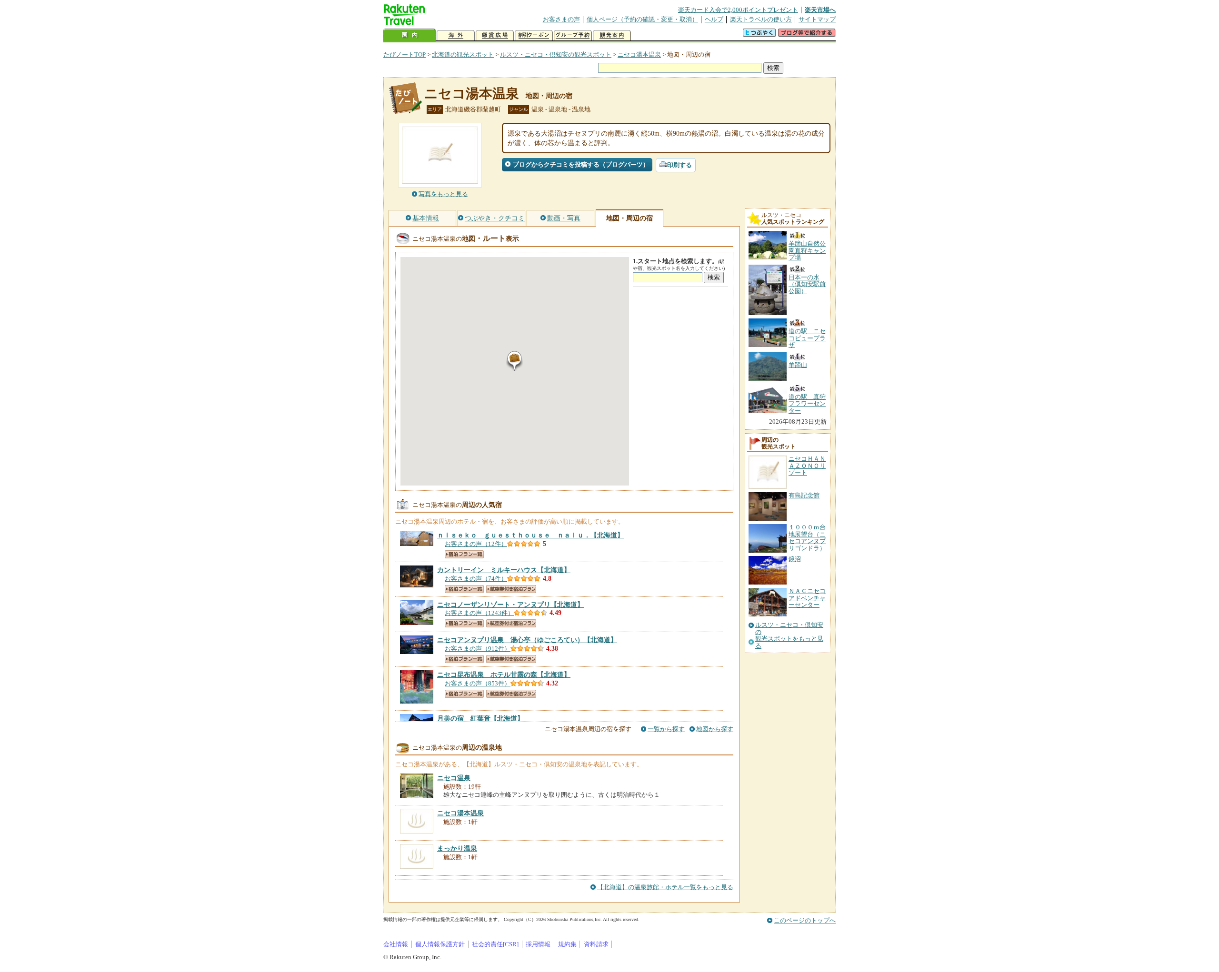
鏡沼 (795, 559)
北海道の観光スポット (463, 54)
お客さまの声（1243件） (479, 612)
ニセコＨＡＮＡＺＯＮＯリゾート (807, 465)
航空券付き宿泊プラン (511, 589)
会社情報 (395, 944)
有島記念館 (804, 495)
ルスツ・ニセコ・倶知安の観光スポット (555, 54)
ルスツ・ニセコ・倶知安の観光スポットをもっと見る (789, 635)
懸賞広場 (495, 35)
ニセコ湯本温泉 (639, 54)
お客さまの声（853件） (477, 683)
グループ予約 (573, 35)
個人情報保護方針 (440, 944)
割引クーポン (534, 35)
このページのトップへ (805, 920)
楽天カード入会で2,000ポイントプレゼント (738, 9)
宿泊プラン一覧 (464, 554)
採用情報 (538, 944)
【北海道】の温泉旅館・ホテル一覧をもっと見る (665, 887)
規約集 (567, 944)
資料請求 (596, 944)
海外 (456, 35)
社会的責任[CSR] (495, 944)
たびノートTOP (404, 54)
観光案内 (612, 35)
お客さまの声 (561, 19)
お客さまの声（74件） (476, 578)
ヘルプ (714, 19)
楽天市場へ (820, 9)
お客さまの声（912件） (477, 648)
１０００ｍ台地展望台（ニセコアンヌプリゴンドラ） (807, 537)
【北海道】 (530, 535)
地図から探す (714, 729)
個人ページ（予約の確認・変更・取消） (642, 19)
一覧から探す (666, 729)
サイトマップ (817, 19)
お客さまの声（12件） (476, 543)
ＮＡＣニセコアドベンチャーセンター (807, 597)
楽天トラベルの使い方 (761, 19)
